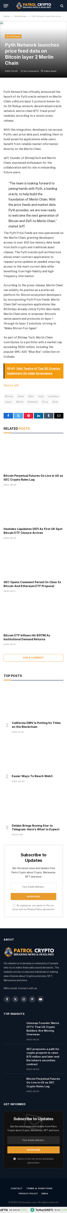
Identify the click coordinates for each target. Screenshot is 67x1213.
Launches (53, 396)
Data (31, 396)
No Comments (31, 71)
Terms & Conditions (39, 1188)
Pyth (55, 402)
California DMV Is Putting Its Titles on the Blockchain (36, 725)
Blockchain (13, 36)
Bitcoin (9, 396)
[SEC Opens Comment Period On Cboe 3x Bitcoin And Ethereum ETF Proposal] (33, 561)
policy (50, 1158)
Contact (17, 1188)
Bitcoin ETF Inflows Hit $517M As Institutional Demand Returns (27, 637)
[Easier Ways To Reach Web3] (33, 754)
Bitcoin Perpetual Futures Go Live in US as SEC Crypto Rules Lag (33, 477)
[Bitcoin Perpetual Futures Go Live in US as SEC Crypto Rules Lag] (33, 454)
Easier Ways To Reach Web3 (32, 776)
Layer (8, 402)
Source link (11, 385)
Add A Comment (33, 657)
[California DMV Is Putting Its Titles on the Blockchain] (33, 701)
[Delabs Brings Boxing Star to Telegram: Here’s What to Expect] (33, 804)
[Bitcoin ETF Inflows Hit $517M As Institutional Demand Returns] (33, 614)
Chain (21, 396)
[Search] (61, 6)
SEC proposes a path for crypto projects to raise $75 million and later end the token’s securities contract (42, 1056)
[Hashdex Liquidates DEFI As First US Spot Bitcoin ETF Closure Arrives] (33, 507)
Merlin (19, 402)
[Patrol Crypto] (33, 5)
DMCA (44, 1193)
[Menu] (6, 6)
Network (33, 402)
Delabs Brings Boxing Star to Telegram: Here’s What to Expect (35, 827)
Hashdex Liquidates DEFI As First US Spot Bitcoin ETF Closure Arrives (33, 531)
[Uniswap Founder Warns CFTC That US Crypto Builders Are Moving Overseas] (13, 1027)
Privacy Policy (35, 909)
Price (45, 402)
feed (41, 396)
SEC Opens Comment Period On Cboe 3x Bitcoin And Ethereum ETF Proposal (32, 584)
